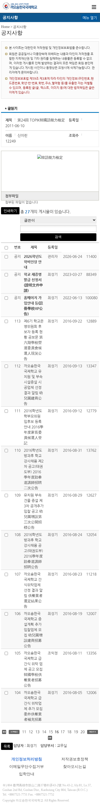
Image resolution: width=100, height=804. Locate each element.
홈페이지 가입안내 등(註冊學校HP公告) (33, 306)
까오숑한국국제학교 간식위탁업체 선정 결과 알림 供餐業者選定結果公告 (33, 590)
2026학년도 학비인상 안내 (33, 261)
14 (44, 732)
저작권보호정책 (74, 759)
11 (24, 732)
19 (76, 732)
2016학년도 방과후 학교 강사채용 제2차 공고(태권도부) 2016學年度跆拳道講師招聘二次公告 (34, 469)
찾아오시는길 (74, 767)
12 (31, 732)
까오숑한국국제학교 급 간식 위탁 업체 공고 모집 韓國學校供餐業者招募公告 (33, 669)
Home (5, 27)
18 (69, 732)
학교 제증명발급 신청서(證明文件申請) (33, 282)
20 (83, 732)
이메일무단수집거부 (26, 767)
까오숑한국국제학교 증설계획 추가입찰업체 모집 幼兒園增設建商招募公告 (33, 629)
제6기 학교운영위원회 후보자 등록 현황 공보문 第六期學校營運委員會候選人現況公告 (34, 340)
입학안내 (26, 774)
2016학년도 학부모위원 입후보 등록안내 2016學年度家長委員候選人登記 (33, 427)
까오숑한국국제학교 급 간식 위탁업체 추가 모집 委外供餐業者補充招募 (33, 705)
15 (51, 732)
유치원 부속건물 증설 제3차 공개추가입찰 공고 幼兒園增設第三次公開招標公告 (34, 511)
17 (63, 732)
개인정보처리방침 (26, 759)
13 (37, 732)
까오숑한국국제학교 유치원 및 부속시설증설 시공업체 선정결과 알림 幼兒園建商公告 (33, 385)
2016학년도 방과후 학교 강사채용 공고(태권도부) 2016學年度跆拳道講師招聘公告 (33, 550)
